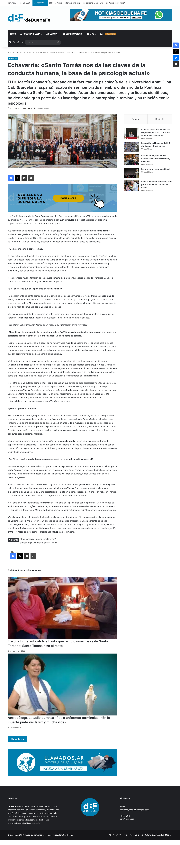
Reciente (159, 119)
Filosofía (27, 52)
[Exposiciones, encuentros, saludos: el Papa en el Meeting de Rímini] (131, 159)
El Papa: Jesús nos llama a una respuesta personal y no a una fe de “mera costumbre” (155, 132)
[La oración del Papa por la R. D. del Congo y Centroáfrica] (131, 147)
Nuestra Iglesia (31, 34)
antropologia (26, 542)
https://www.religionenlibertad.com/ (38, 539)
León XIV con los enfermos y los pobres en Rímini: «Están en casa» (156, 184)
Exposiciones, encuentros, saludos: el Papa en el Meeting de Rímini (155, 158)
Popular (136, 119)
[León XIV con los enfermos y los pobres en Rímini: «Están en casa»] (131, 185)
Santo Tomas (50, 542)
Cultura (52, 34)
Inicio (13, 34)
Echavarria (38, 542)
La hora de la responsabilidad (155, 169)
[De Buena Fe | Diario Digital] (29, 17)
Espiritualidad (73, 34)
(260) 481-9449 (127, 819)
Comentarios (17, 739)
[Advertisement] (148, 218)
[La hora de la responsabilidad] (131, 173)
